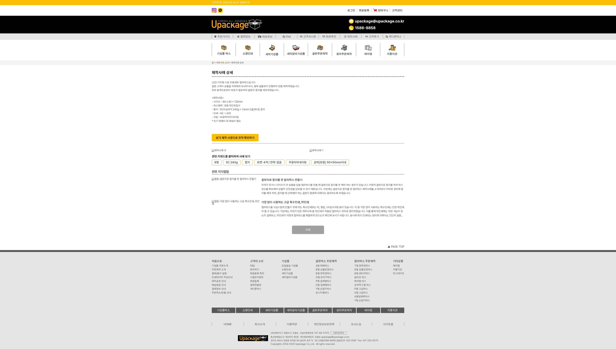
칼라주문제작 (344, 54)
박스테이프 (398, 273)
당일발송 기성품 (290, 266)
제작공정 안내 (219, 281)
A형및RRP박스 (362, 296)
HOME (228, 324)
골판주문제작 (320, 53)
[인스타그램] (214, 10)
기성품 (285, 261)
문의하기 (254, 269)
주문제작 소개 (219, 269)
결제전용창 (255, 285)
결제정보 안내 (219, 289)
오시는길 (356, 324)
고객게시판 (309, 36)
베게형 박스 (360, 281)
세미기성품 (271, 54)
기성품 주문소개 (220, 266)
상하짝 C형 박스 (362, 285)
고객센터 (397, 10)
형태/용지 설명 (219, 273)
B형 (216, 162)
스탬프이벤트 (257, 277)
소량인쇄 (248, 53)
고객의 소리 (257, 261)
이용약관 (292, 324)
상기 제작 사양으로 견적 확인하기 (235, 137)
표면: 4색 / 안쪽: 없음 (269, 162)
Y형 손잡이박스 (323, 289)
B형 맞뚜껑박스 (324, 273)
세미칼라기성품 (296, 53)
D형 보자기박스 (324, 277)
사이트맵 (388, 324)
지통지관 (392, 54)
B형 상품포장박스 (325, 269)
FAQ (288, 36)
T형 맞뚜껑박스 (362, 266)
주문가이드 (223, 36)
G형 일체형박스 (324, 285)
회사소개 (260, 324)
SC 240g (232, 162)
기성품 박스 (224, 53)
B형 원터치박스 (362, 273)
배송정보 (267, 36)
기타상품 (398, 261)
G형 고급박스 (361, 293)
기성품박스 (223, 310)
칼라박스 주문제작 (365, 261)
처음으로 (217, 261)
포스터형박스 (322, 293)
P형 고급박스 (361, 289)
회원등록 (364, 10)
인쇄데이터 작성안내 (222, 277)
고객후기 (374, 36)
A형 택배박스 (322, 266)
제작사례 (352, 36)
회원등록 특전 (257, 273)
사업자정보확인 (338, 333)
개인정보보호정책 (324, 324)
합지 (247, 162)
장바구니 (383, 10)
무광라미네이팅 (298, 162)
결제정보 (245, 36)
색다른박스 (395, 36)
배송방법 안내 (219, 285)
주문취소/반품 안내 (221, 293)
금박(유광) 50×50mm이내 (330, 162)
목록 (308, 229)
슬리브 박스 (360, 277)
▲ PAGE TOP (396, 246)
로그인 (351, 10)
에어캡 (368, 54)
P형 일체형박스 (323, 281)
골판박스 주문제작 (326, 261)
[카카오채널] (220, 10)
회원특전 (331, 36)
